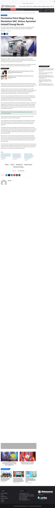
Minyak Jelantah (28, 167)
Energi (12, 167)
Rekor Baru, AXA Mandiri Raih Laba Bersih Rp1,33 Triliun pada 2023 (5, 482)
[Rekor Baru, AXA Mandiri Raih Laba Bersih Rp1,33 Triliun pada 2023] (6, 477)
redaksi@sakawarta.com (25, 503)
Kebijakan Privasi (4, 500)
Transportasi (35, 6)
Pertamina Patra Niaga (18, 170)
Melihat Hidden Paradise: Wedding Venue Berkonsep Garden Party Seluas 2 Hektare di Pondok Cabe (46, 76)
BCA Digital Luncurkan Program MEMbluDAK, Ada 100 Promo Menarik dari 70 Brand (31, 483)
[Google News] (21, 174)
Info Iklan (2, 505)
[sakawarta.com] (8, 6)
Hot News (24, 6)
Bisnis (31, 6)
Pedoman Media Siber (4, 502)
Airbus (7, 167)
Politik (27, 6)
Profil (51, 6)
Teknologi (43, 6)
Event (5, 12)
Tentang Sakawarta (4, 497)
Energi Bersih (19, 167)
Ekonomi (47, 6)
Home (20, 6)
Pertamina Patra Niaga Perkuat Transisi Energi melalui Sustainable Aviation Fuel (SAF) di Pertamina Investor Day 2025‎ (29, 159)
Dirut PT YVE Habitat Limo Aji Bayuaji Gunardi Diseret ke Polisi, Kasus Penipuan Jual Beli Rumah (46, 69)
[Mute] (51, 11)
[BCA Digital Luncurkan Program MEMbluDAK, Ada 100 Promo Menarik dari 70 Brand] (31, 477)
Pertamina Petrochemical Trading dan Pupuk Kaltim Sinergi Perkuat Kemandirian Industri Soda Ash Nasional (18, 483)
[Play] (40, 11)
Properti (39, 6)
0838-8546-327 (24, 502)
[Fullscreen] (52, 11)
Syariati (9, 183)
